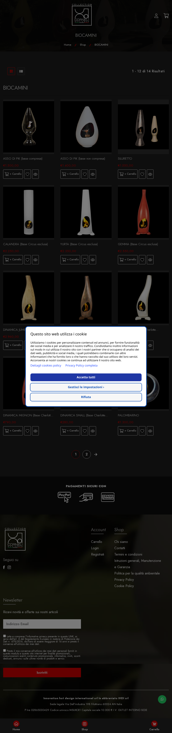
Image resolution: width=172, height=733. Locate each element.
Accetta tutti (86, 377)
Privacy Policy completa (81, 366)
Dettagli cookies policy (45, 366)
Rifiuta (86, 397)
